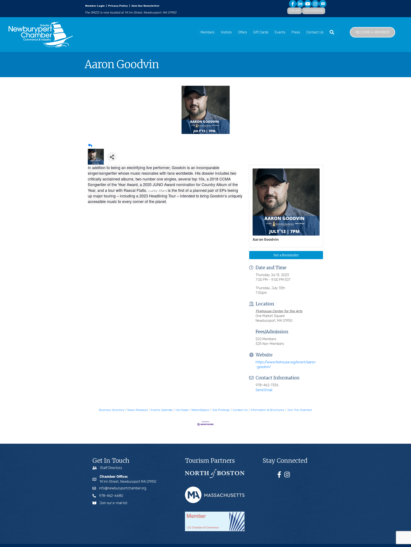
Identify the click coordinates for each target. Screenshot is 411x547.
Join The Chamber (299, 410)
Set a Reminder (286, 255)
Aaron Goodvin (266, 239)
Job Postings (221, 410)
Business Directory (111, 410)
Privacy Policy (118, 5)
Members (207, 32)
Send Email (264, 390)
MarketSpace (200, 410)
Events (280, 32)
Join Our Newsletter (145, 5)
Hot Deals (182, 410)
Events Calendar (162, 410)
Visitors (226, 32)
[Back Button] (90, 146)
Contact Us (314, 32)
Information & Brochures (267, 410)
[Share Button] (112, 157)
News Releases (137, 410)
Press (296, 32)
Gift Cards (260, 32)
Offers (242, 32)
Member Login (95, 5)
